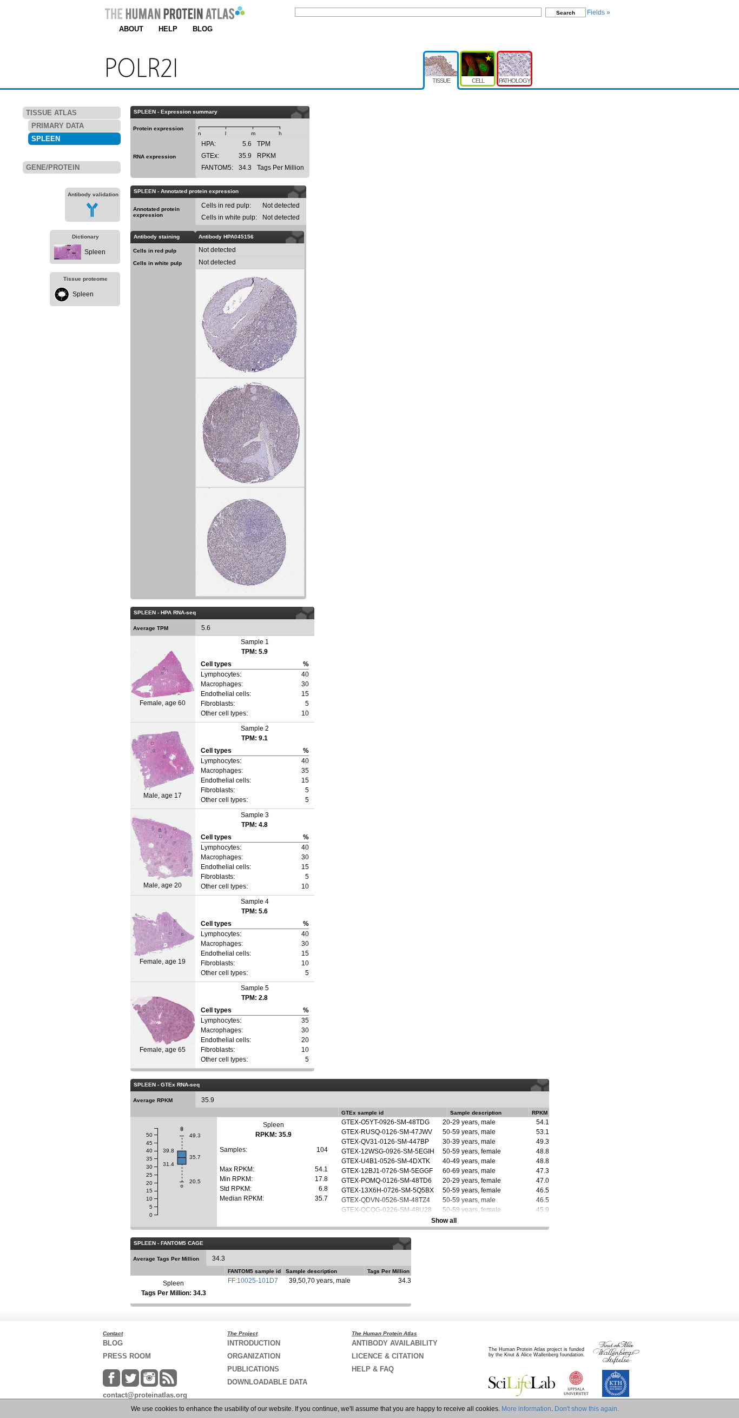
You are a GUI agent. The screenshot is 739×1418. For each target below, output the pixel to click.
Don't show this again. (587, 1409)
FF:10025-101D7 (253, 1280)
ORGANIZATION (253, 1356)
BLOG (203, 29)
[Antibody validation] (92, 215)
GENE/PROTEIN (53, 167)
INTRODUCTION (253, 1343)
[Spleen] (67, 257)
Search (565, 13)
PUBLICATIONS (253, 1369)
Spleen (94, 252)
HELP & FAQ (373, 1369)
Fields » (598, 12)
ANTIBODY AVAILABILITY (395, 1343)
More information (526, 1409)
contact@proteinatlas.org (145, 1395)
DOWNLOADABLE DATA (267, 1382)
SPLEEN (45, 139)
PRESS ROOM (127, 1356)
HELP (168, 29)
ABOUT (131, 29)
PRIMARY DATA (57, 126)
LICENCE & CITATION (388, 1356)
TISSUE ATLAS (51, 113)
